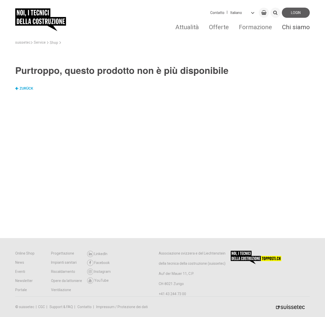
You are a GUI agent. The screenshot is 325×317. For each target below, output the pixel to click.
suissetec (22, 42)
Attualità (187, 27)
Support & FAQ (62, 307)
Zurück (26, 89)
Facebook (102, 263)
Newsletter (24, 281)
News (19, 262)
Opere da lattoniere (66, 281)
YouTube (101, 280)
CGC (42, 307)
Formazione (255, 27)
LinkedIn (100, 254)
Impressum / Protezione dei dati (122, 307)
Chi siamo (296, 27)
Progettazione (62, 253)
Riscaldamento (63, 272)
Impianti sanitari (64, 262)
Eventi (20, 272)
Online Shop (25, 253)
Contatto (217, 13)
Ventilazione (61, 290)
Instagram (102, 272)
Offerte (219, 27)
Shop (54, 43)
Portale (21, 290)
